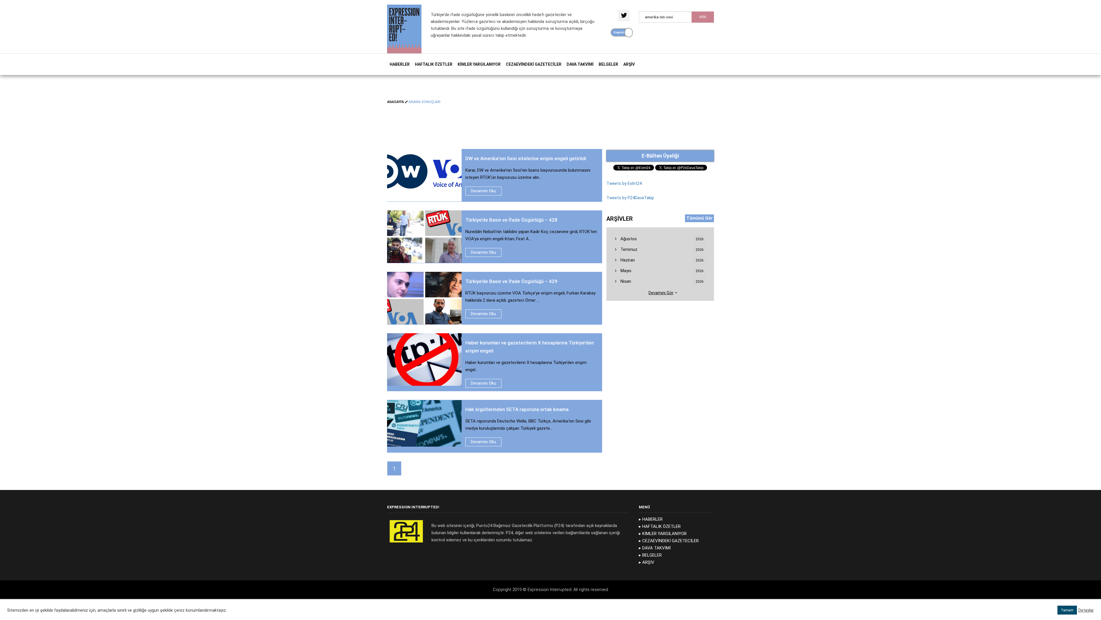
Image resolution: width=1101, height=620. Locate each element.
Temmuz (628, 249)
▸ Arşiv (646, 562)
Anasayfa (396, 102)
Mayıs (625, 270)
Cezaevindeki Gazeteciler (533, 64)
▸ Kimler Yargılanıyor (663, 533)
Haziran (627, 260)
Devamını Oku (483, 190)
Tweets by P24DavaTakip (630, 197)
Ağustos (628, 238)
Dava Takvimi (580, 64)
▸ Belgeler (650, 555)
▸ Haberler (651, 519)
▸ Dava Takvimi (655, 548)
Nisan (625, 281)
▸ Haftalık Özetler (660, 526)
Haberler (400, 64)
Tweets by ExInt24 (624, 183)
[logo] (404, 28)
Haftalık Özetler (433, 64)
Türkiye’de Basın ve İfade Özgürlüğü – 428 (512, 220)
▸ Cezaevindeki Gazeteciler (669, 540)
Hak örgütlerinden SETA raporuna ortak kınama (517, 409)
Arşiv (629, 64)
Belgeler (608, 64)
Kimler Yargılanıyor (479, 64)
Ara (702, 17)
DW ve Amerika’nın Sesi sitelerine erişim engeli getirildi (525, 158)
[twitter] (624, 15)
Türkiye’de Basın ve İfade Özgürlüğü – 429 (511, 281)
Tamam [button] (1067, 610)
